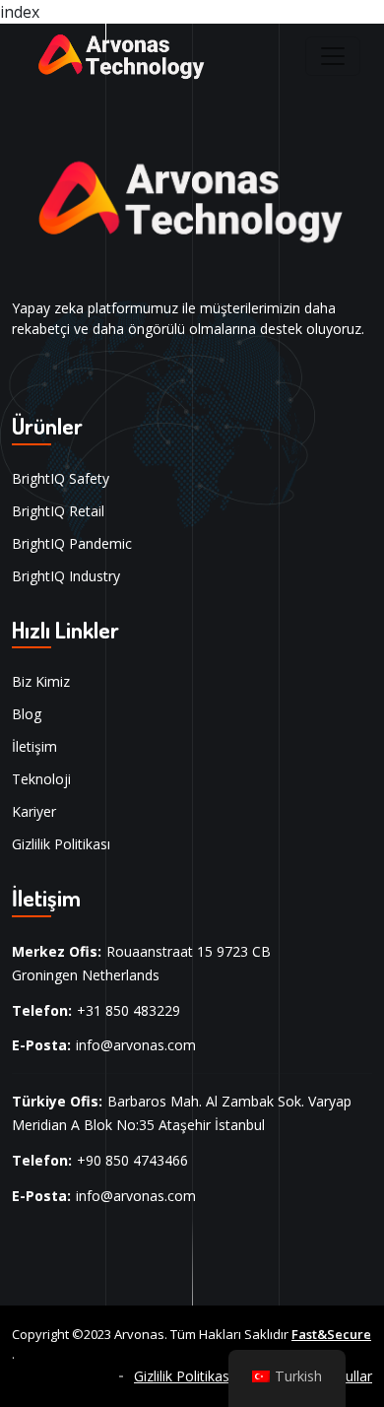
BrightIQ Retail (58, 511)
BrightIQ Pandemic (72, 543)
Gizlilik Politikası (61, 844)
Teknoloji (41, 779)
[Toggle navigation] (332, 56)
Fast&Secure (331, 1334)
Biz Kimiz (41, 681)
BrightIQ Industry (66, 576)
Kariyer (34, 811)
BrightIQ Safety (60, 478)
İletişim (34, 746)
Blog (26, 713)
